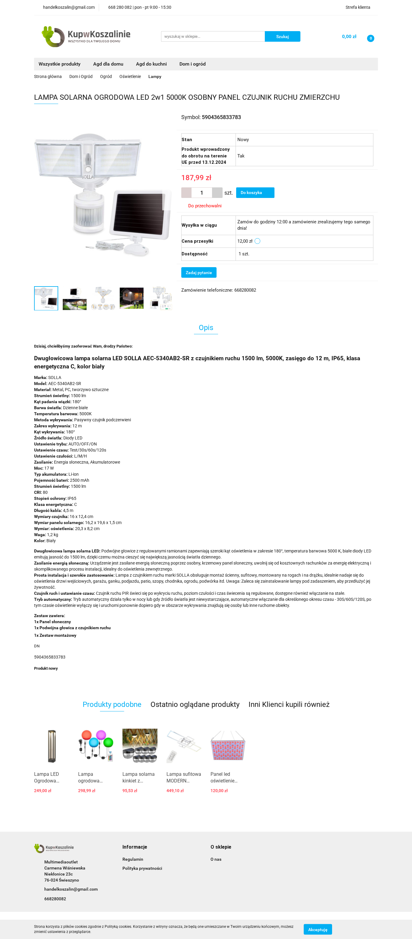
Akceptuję (318, 929)
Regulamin (132, 859)
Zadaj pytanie (199, 272)
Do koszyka (252, 192)
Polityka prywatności (142, 868)
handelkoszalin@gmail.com (71, 889)
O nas (216, 859)
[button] (134, 847)
